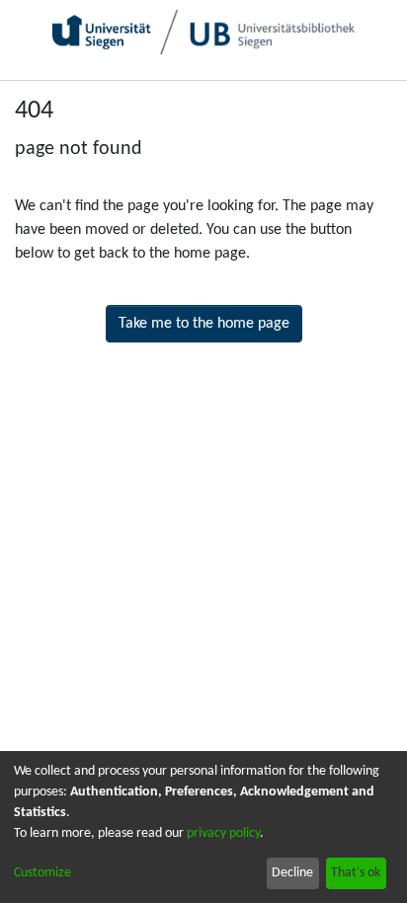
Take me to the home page (204, 324)
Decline (292, 872)
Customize (42, 872)
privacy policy (223, 833)
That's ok (355, 872)
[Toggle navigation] (371, 98)
